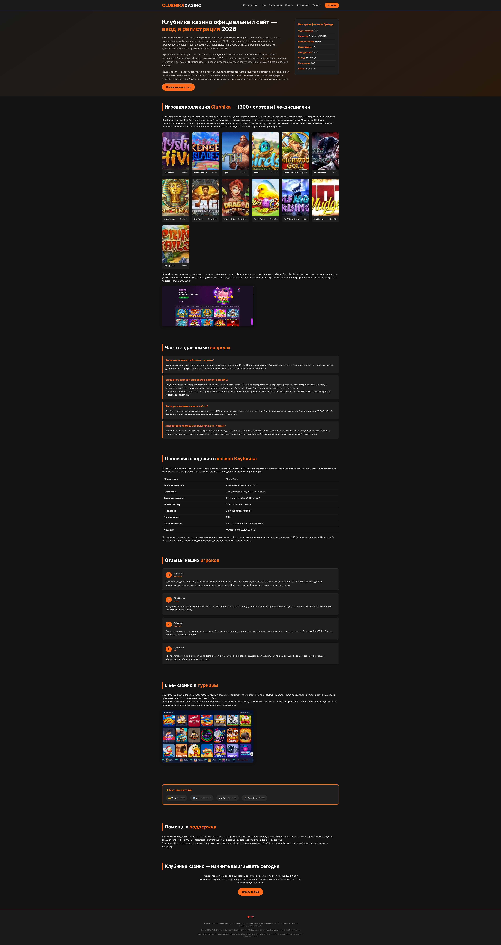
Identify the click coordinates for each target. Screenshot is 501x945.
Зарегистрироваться (178, 87)
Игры (263, 5)
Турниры (316, 5)
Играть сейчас (250, 891)
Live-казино (303, 5)
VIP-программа (249, 5)
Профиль (331, 5)
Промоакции (275, 5)
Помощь (289, 5)
